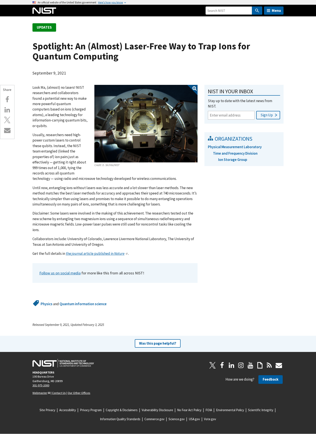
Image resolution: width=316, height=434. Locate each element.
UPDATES (44, 27)
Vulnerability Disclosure (157, 410)
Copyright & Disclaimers (122, 410)
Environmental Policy (230, 410)
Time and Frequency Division (235, 153)
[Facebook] (7, 99)
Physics (46, 304)
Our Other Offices (79, 393)
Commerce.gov (154, 419)
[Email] (7, 130)
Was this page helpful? (157, 343)
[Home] (44, 10)
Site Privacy (47, 410)
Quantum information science (83, 304)
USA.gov (194, 419)
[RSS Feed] (269, 365)
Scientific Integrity (260, 410)
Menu (276, 10)
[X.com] (7, 120)
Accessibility (67, 410)
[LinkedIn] (231, 365)
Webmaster (39, 393)
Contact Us (59, 393)
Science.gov (177, 419)
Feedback (270, 379)
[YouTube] (250, 365)
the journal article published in (95, 253)
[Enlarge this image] (146, 123)
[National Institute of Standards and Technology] (63, 363)
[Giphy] (260, 365)
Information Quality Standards (120, 419)
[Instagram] (241, 365)
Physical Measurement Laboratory (235, 147)
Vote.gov (210, 419)
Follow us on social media (60, 273)
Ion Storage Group (232, 159)
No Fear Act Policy (189, 410)
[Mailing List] (279, 365)
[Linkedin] (7, 110)
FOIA (209, 410)
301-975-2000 (40, 385)
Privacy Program (91, 410)
